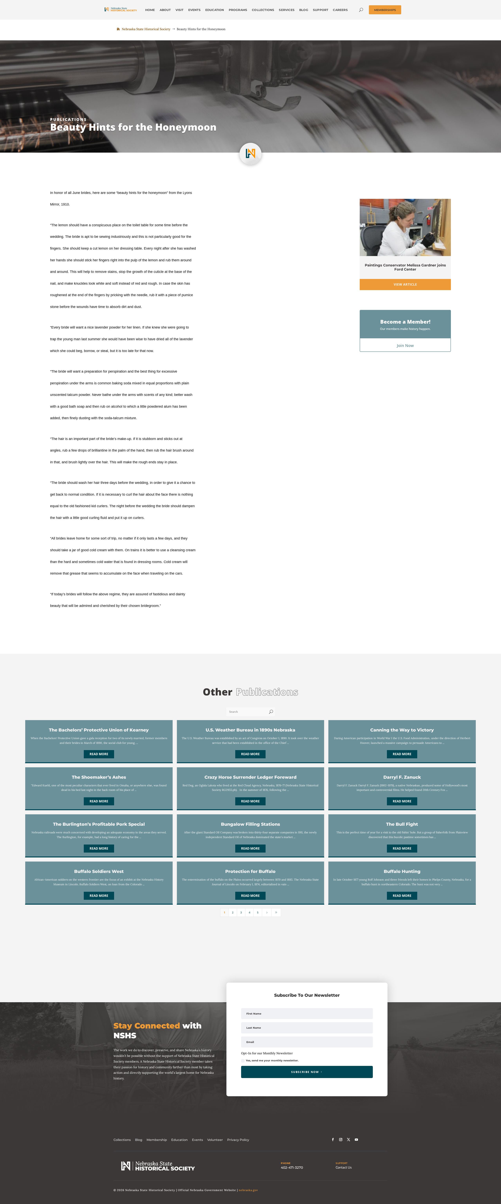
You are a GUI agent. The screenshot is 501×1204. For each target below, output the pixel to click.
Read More (99, 754)
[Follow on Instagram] (341, 1139)
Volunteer (215, 1140)
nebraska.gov (248, 1190)
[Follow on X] (348, 1139)
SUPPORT (342, 1163)
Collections (122, 1140)
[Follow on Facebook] (333, 1139)
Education (179, 1140)
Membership (157, 1140)
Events (197, 1140)
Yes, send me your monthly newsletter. (272, 1060)
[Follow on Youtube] (356, 1139)
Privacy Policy (238, 1140)
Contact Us (344, 1167)
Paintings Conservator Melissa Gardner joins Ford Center (405, 267)
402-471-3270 (292, 1168)
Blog (138, 1140)
